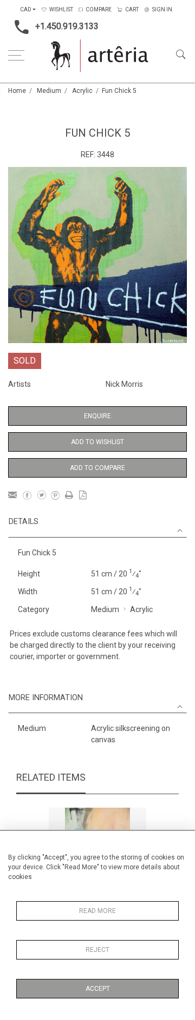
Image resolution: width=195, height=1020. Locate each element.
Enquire (97, 416)
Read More (97, 911)
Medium (49, 91)
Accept (98, 988)
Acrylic (82, 91)
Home (17, 91)
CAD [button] (25, 9)
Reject (97, 950)
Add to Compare (97, 468)
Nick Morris (124, 384)
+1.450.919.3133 (67, 26)
